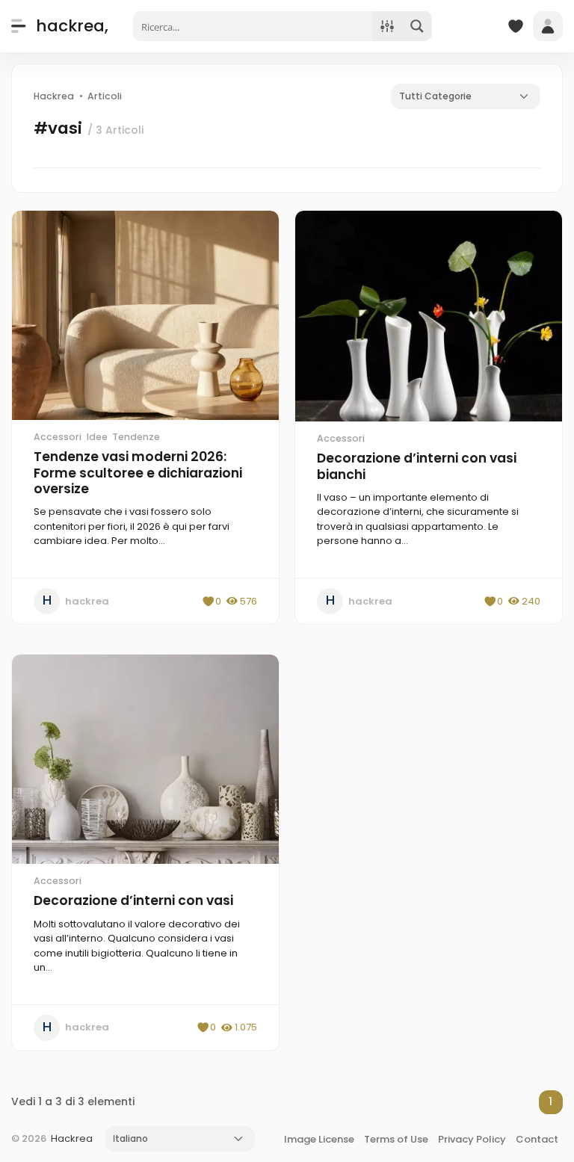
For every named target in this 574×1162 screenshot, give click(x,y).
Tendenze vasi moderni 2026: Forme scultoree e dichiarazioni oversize (138, 473)
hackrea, (72, 25)
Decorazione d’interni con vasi (133, 900)
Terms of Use (396, 1139)
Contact (537, 1139)
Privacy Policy (472, 1139)
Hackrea (72, 1138)
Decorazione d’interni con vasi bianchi (416, 466)
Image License (319, 1139)
